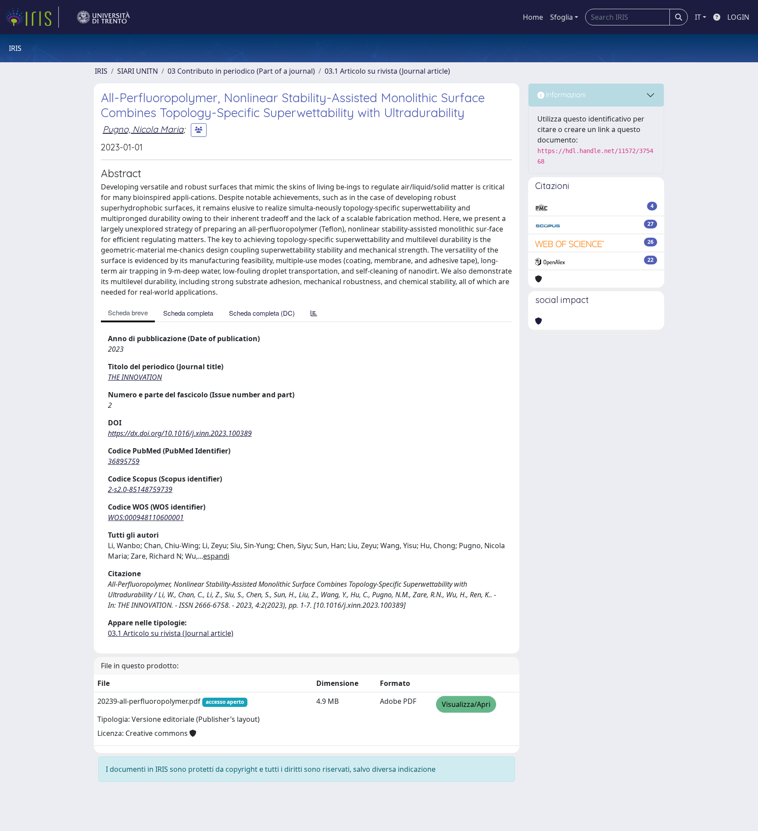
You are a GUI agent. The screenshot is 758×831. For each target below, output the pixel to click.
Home (533, 17)
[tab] (314, 312)
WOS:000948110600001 (146, 517)
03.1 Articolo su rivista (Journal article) (387, 71)
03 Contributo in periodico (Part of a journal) (241, 71)
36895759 (123, 461)
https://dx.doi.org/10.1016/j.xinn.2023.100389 (180, 433)
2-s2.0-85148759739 (140, 489)
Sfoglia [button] (561, 17)
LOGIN (738, 17)
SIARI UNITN (137, 71)
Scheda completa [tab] (188, 312)
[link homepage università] (103, 17)
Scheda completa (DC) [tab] (262, 312)
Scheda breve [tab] (128, 312)
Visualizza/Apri (466, 704)
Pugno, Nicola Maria (143, 129)
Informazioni (565, 94)
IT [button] (698, 17)
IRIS (101, 71)
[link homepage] (32, 17)
